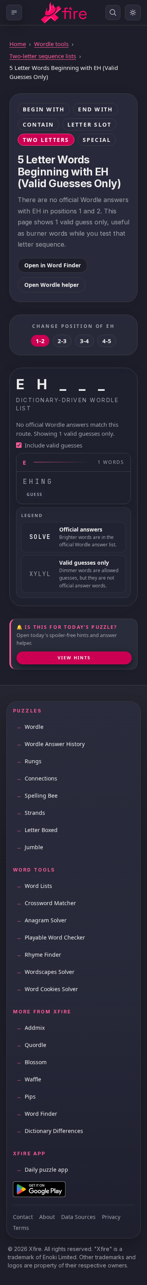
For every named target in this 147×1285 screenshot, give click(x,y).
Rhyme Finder (38, 954)
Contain (38, 124)
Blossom (31, 1062)
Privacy (111, 1217)
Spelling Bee (37, 795)
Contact (23, 1217)
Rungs (29, 761)
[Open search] (112, 12)
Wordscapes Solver (45, 971)
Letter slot (89, 124)
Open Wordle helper (51, 284)
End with (95, 109)
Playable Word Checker (50, 937)
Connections (36, 778)
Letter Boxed (37, 830)
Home (17, 44)
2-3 (62, 341)
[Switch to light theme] (133, 12)
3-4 (84, 341)
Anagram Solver (41, 920)
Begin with (44, 109)
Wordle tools (51, 44)
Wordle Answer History (50, 744)
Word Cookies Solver (47, 989)
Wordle (30, 726)
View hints (74, 657)
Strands (30, 812)
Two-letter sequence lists (42, 56)
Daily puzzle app (42, 1169)
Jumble (29, 847)
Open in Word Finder (52, 265)
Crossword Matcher (46, 903)
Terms (21, 1227)
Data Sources (78, 1217)
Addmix (30, 1027)
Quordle (31, 1045)
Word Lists (34, 885)
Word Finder (36, 1113)
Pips (26, 1096)
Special (97, 139)
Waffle (28, 1079)
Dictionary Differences (49, 1131)
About (47, 1217)
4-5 (106, 341)
